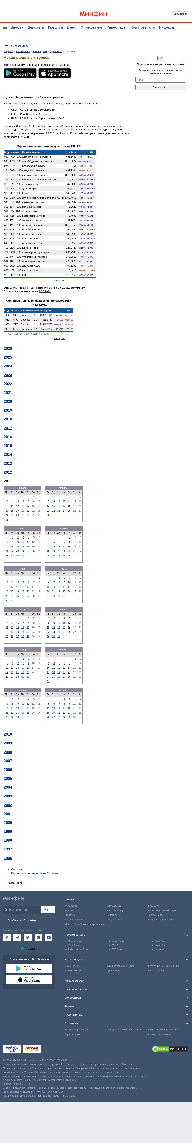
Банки (71, 27)
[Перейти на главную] (96, 14)
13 (22, 506)
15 (53, 506)
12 (17, 506)
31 (6, 519)
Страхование (91, 27)
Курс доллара (113, 906)
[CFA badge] (51, 1050)
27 (22, 515)
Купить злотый (156, 970)
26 (17, 515)
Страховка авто (73, 1034)
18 (12, 510)
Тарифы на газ (156, 915)
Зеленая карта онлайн (77, 1029)
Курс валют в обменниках (120, 966)
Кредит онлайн (114, 919)
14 (28, 506)
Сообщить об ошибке (22, 920)
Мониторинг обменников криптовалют (85, 924)
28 (28, 515)
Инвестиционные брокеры (162, 910)
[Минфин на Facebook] (6, 937)
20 (22, 510)
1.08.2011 (45, 291)
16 (58, 506)
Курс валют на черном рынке (163, 966)
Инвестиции (116, 27)
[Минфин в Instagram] (38, 937)
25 (12, 515)
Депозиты (35, 27)
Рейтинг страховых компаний (164, 1029)
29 (12, 555)
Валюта (17, 27)
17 (6, 510)
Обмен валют (72, 966)
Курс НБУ (70, 910)
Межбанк (70, 915)
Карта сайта (15, 882)
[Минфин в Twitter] (28, 937)
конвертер (59, 280)
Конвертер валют (74, 919)
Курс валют (71, 906)
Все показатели (18, 45)
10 (6, 506)
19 (17, 510)
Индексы (166, 27)
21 (28, 510)
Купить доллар (73, 970)
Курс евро (153, 906)
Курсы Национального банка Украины (34, 873)
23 (58, 510)
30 (17, 555)
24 (6, 515)
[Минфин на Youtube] (48, 937)
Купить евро (112, 970)
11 (12, 506)
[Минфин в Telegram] (17, 937)
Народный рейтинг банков (162, 919)
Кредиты (55, 27)
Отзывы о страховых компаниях (123, 1029)
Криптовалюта (143, 27)
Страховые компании (159, 1034)
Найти (48, 909)
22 (53, 510)
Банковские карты (116, 910)
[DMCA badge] (170, 1049)
